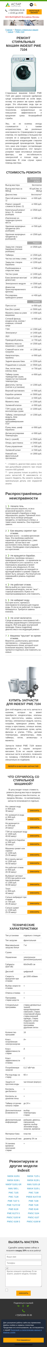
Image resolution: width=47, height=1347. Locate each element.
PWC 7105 (13, 1193)
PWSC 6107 (33, 1217)
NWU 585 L (13, 1189)
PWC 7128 (13, 1197)
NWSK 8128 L (33, 1180)
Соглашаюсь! (23, 1340)
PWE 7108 (33, 1201)
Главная (8, 30)
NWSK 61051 (13, 1176)
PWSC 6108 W (33, 1222)
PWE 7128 (33, 1205)
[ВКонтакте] (18, 1306)
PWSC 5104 (33, 1213)
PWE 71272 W (13, 1205)
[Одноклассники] (23, 1306)
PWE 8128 (13, 1209)
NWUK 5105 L (33, 1189)
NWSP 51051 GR (13, 1184)
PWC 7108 (33, 1193)
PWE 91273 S (13, 1213)
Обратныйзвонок (34, 12)
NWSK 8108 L (13, 1180)
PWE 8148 (33, 1209)
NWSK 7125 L (33, 1176)
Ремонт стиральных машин (26, 30)
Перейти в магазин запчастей (23, 766)
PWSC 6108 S (13, 1222)
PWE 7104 (20, 32)
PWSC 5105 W (13, 1217)
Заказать (34, 811)
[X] (28, 1306)
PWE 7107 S (13, 1201)
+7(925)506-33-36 (17, 10)
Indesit (10, 32)
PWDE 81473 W (33, 1197)
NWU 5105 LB (33, 1184)
